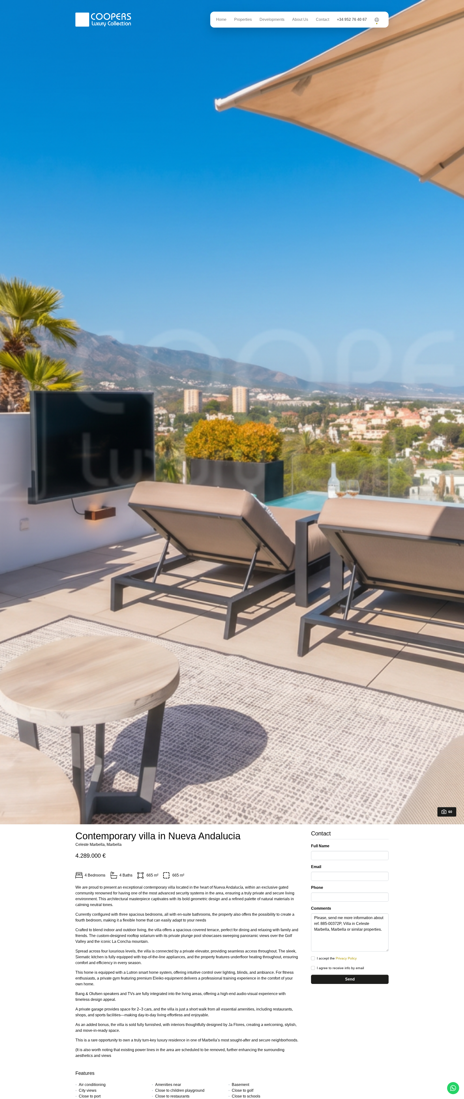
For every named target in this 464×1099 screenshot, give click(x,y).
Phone (317, 887)
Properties (243, 19)
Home (221, 19)
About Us (300, 19)
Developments (272, 19)
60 (450, 812)
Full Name (320, 846)
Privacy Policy (346, 958)
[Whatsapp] (453, 1088)
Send (350, 979)
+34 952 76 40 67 (352, 19)
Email (316, 867)
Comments (321, 908)
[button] (377, 19)
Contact (322, 19)
